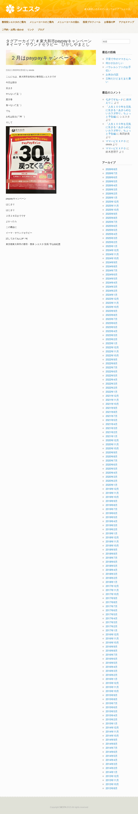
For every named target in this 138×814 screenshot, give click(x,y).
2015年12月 (112, 683)
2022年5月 (111, 375)
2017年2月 (111, 626)
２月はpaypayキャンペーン (42, 57)
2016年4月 (111, 666)
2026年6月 (111, 177)
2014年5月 (111, 755)
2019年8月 (111, 505)
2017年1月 (111, 630)
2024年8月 (111, 266)
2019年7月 (111, 509)
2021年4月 (111, 424)
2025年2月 (111, 242)
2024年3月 (111, 286)
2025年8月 (111, 217)
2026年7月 (111, 173)
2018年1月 (111, 582)
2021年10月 (112, 403)
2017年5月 (111, 614)
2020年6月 (111, 464)
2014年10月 (112, 735)
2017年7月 (111, 606)
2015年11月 (112, 687)
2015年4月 (111, 715)
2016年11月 (112, 638)
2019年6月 (111, 513)
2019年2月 (111, 529)
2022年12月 (112, 347)
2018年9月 (111, 549)
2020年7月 (111, 460)
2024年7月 (111, 270)
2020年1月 (111, 484)
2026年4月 (111, 185)
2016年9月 (111, 646)
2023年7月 (111, 319)
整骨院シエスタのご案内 (14, 21)
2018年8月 (111, 553)
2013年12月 (112, 776)
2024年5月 (111, 278)
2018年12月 (112, 537)
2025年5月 (111, 230)
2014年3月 (111, 764)
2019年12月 (112, 488)
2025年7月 (111, 221)
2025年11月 (112, 205)
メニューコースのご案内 (42, 21)
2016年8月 (111, 650)
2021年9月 (111, 408)
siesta (31, 69)
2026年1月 (111, 197)
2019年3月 (111, 525)
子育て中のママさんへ (118, 59)
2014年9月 (111, 739)
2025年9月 (111, 213)
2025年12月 (112, 201)
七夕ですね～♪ (114, 99)
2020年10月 (112, 448)
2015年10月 (112, 691)
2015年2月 (111, 719)
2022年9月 (111, 359)
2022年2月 (111, 387)
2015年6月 (111, 707)
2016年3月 (111, 670)
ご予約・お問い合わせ (13, 29)
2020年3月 (111, 476)
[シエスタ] (23, 9)
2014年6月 (111, 751)
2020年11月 (112, 444)
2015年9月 (111, 695)
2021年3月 (111, 428)
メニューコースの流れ (68, 21)
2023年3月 (111, 335)
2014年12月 (112, 727)
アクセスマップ (126, 21)
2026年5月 (111, 181)
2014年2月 (111, 768)
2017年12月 (112, 586)
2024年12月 (112, 250)
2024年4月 (111, 282)
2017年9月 (111, 598)
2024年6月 (111, 274)
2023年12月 (112, 298)
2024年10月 (112, 258)
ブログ (41, 29)
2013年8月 (111, 788)
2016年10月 (112, 642)
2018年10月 (112, 545)
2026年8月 (111, 169)
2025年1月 (111, 246)
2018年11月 (112, 541)
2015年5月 (111, 711)
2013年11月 (112, 780)
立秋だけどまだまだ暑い (118, 80)
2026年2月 (111, 193)
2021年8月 (111, 412)
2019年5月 (111, 517)
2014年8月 (111, 743)
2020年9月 (111, 452)
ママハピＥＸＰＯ (116, 141)
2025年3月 (111, 238)
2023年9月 (111, 311)
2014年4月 (111, 760)
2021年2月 (111, 432)
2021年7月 (111, 416)
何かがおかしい (114, 63)
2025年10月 (112, 209)
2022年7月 (111, 367)
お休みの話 (112, 74)
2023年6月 (111, 323)
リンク (30, 29)
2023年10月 (112, 306)
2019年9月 (111, 501)
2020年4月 (111, 472)
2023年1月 (111, 343)
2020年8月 (111, 456)
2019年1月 (111, 533)
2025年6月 (111, 226)
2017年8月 (111, 602)
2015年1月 (111, 723)
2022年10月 (112, 355)
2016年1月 (111, 679)
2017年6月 (111, 610)
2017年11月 (112, 590)
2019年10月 (112, 497)
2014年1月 (111, 772)
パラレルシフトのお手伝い (118, 68)
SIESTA (63, 807)
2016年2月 (111, 675)
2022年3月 (111, 383)
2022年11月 (112, 351)
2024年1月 (111, 294)
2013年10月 (112, 784)
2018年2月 (111, 578)
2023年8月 (111, 315)
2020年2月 (111, 480)
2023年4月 (111, 331)
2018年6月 (111, 561)
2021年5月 (111, 420)
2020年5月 (111, 468)
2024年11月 (112, 254)
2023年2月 (111, 339)
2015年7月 (111, 703)
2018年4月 (111, 569)
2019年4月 (111, 521)
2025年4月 (111, 234)
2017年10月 (112, 594)
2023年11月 (112, 302)
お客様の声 (109, 21)
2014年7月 (111, 747)
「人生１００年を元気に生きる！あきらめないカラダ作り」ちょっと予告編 (118, 111)
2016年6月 (111, 658)
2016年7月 (111, 654)
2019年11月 (112, 493)
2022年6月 (111, 371)
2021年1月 (111, 436)
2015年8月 (111, 699)
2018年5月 (111, 565)
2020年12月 (112, 440)
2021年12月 (112, 395)
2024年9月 (111, 262)
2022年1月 (111, 391)
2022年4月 (111, 379)
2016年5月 (111, 662)
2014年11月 (112, 731)
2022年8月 (111, 363)
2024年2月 (111, 290)
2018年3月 (111, 574)
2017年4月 (111, 618)
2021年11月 (112, 399)
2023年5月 (111, 327)
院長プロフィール (91, 21)
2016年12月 (112, 634)
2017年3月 (111, 622)
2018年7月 (111, 557)
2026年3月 (111, 189)
